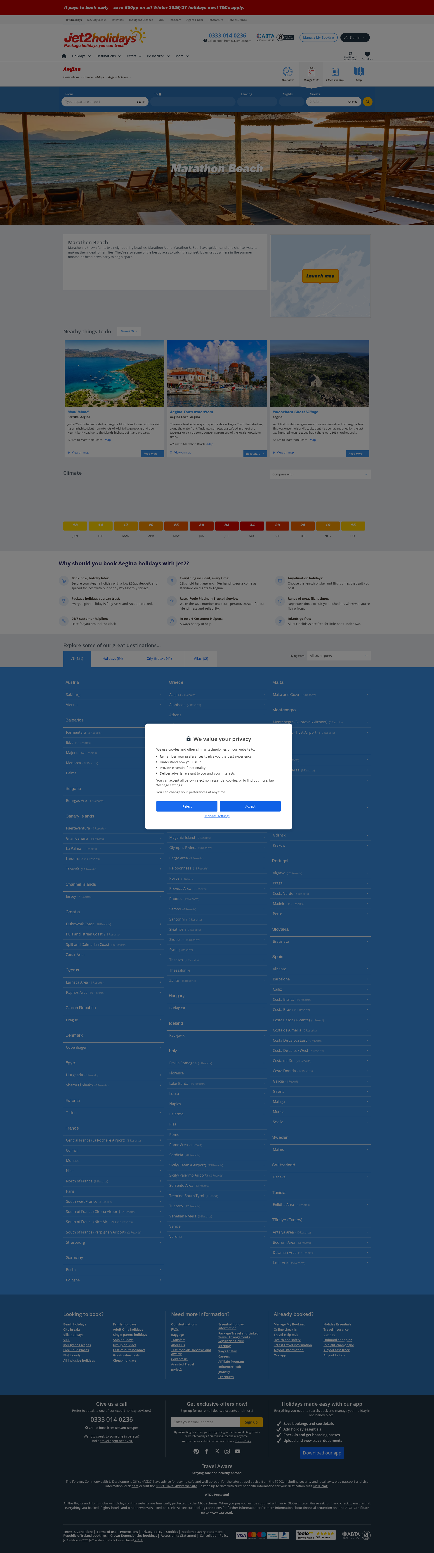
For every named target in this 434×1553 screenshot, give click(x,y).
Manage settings (217, 816)
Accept (250, 806)
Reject (187, 806)
